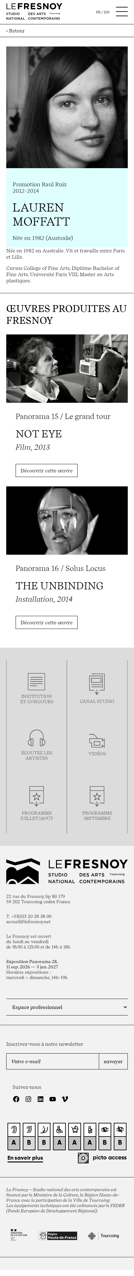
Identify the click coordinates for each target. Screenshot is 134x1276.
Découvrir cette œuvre (47, 470)
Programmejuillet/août (36, 815)
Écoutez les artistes (36, 755)
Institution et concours (36, 699)
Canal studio (97, 701)
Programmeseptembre (97, 815)
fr (98, 12)
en (107, 12)
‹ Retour (15, 30)
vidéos (97, 753)
